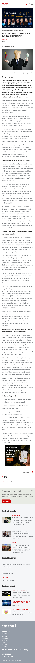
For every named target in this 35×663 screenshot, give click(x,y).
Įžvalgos (11, 482)
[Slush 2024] (6, 603)
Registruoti (6, 501)
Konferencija (26, 601)
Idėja (4, 482)
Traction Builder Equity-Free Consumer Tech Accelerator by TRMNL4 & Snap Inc (21, 595)
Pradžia (3, 30)
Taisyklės (4, 647)
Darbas (4, 642)
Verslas (4, 39)
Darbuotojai (7, 46)
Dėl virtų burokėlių (7, 573)
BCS (29, 80)
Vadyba (6, 30)
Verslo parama (23, 602)
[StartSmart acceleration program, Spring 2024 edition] (6, 611)
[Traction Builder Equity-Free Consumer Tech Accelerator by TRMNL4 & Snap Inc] (6, 593)
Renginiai (25, 590)
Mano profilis (5, 633)
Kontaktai (4, 640)
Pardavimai (5, 562)
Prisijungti (21, 3)
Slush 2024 (15, 605)
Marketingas (16, 515)
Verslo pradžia (7, 571)
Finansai (14, 542)
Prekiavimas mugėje (8, 580)
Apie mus (4, 644)
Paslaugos (5, 638)
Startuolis (15, 529)
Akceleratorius (17, 590)
